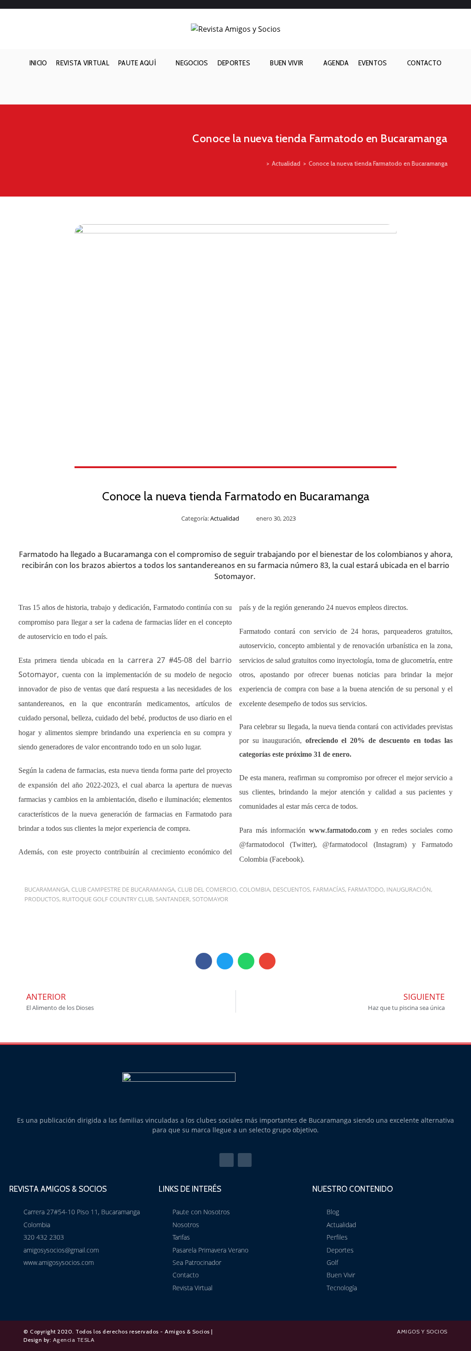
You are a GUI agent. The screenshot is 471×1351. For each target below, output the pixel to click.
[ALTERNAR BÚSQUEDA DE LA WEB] (235, 90)
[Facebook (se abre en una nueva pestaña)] (430, 4)
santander (172, 899)
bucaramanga (46, 889)
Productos (41, 899)
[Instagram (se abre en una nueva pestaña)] (442, 4)
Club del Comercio (207, 889)
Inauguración (408, 889)
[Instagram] (245, 1160)
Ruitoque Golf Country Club (107, 899)
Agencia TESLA (74, 1339)
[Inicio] (261, 163)
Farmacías (329, 889)
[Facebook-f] (226, 1160)
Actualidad (224, 518)
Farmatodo (366, 889)
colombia (254, 889)
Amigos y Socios (422, 1331)
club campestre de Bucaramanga (123, 889)
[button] (203, 961)
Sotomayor (210, 899)
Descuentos (291, 889)
